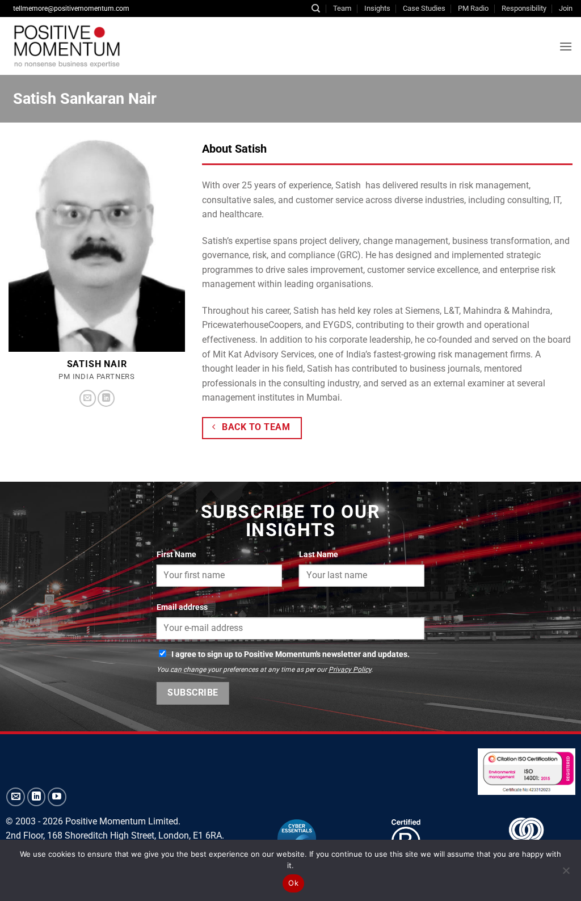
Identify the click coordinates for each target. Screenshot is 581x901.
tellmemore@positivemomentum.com (71, 8)
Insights (377, 8)
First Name (176, 554)
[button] (565, 46)
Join (565, 8)
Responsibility (524, 8)
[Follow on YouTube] (57, 797)
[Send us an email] (87, 398)
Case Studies (424, 8)
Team (342, 8)
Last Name (318, 554)
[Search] (315, 8)
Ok (293, 882)
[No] (565, 874)
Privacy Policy (350, 669)
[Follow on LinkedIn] (106, 398)
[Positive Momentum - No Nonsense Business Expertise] (150, 46)
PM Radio (473, 8)
